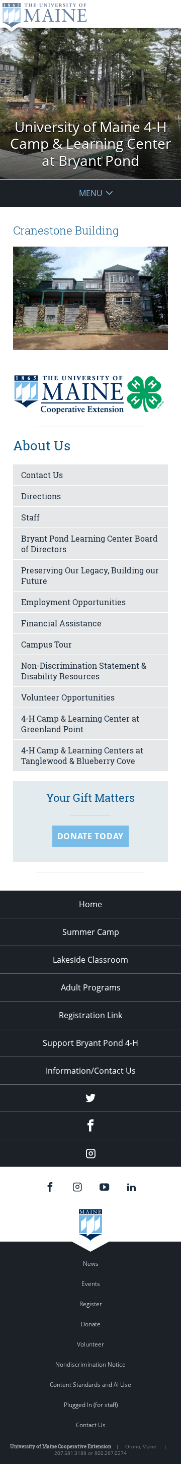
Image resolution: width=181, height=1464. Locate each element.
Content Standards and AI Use (90, 1384)
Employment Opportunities (73, 602)
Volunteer (90, 1344)
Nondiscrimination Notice (90, 1364)
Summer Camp (90, 932)
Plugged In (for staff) (91, 1404)
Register (90, 1304)
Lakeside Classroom (90, 959)
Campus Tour (46, 644)
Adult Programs (91, 987)
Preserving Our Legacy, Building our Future (90, 575)
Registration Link (90, 1015)
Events (90, 1283)
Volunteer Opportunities (68, 697)
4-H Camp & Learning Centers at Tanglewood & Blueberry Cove (82, 755)
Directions (41, 496)
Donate (91, 1324)
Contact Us (42, 475)
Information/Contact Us (91, 1070)
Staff (30, 517)
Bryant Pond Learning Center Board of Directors (89, 543)
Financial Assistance (61, 623)
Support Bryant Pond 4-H (90, 1042)
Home (90, 904)
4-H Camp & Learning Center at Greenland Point (80, 723)
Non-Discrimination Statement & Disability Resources (83, 670)
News (91, 1263)
